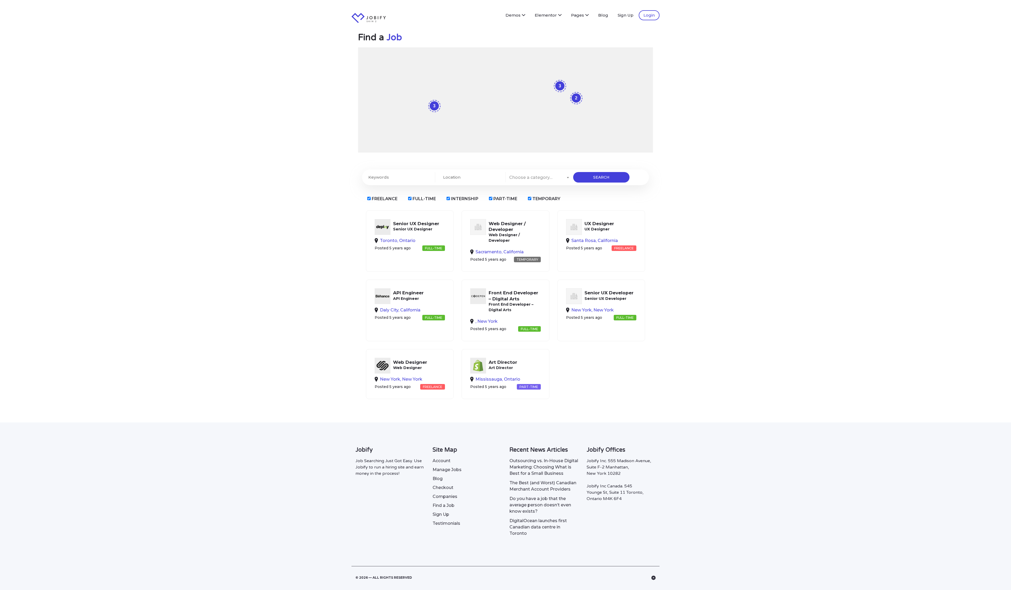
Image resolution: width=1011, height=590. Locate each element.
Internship (464, 198)
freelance (384, 198)
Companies (445, 496)
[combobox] (539, 177)
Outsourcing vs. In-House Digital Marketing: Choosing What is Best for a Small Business (543, 467)
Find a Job (443, 505)
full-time (424, 198)
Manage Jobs (447, 469)
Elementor (546, 15)
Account (441, 460)
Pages (577, 15)
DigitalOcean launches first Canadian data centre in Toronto (538, 527)
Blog (603, 15)
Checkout (443, 487)
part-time (504, 198)
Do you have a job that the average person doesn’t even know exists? (540, 505)
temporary (545, 198)
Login (649, 15)
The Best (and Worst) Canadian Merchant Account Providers (542, 486)
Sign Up (625, 15)
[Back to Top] (653, 578)
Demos (513, 15)
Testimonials (446, 523)
